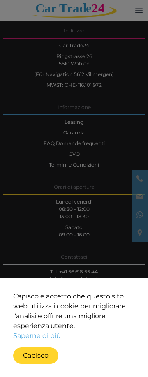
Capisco (36, 355)
